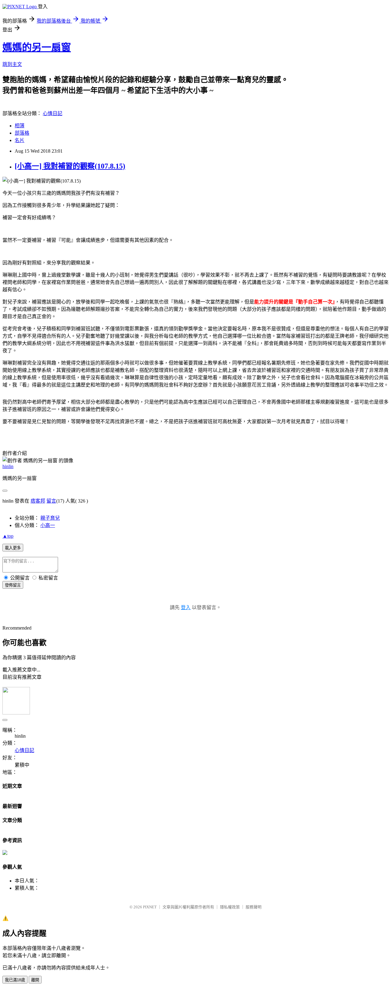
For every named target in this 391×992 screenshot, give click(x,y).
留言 (51, 500)
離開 (35, 980)
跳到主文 (12, 64)
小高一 (47, 525)
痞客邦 (38, 500)
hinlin (7, 466)
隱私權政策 (230, 907)
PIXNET (150, 907)
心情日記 (52, 113)
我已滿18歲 (15, 980)
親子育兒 (50, 518)
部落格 (22, 133)
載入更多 (13, 548)
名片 (19, 140)
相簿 (19, 125)
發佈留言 (13, 585)
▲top (7, 536)
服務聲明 (253, 907)
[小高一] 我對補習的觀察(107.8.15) (70, 166)
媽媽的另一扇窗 (36, 47)
